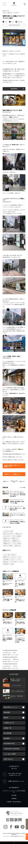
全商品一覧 (7, 728)
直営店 (6, 717)
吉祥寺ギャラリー (7, 538)
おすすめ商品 (6, 559)
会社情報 (14, 795)
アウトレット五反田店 (16, 536)
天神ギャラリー (10, 12)
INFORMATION (9, 743)
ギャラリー (17, 12)
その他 (12, 564)
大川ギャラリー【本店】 (8, 545)
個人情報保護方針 (14, 787)
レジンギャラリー (7, 536)
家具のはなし (6, 561)
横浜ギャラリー (15, 538)
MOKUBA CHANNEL (12, 749)
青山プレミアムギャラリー (8, 533)
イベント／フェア (26, 824)
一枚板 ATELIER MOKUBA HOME (14, 25)
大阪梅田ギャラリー (16, 540)
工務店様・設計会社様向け (14, 801)
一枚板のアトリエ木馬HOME (14, 481)
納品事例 (7, 738)
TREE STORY (6, 564)
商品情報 (7, 712)
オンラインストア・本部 (8, 531)
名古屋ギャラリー (7, 540)
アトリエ (19, 559)
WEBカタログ (9, 723)
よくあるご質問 (10, 754)
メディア (21, 561)
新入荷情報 (7, 733)
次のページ (22, 481)
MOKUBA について (10, 707)
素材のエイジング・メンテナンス (10, 557)
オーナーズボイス (14, 561)
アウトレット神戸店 (17, 543)
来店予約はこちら (26, 836)
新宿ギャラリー (18, 533)
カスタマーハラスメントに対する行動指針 (14, 791)
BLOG (4, 12)
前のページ (6, 481)
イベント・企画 (6, 554)
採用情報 (14, 798)
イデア (19, 557)
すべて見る (23, 487)
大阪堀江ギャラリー (7, 543)
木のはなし (14, 554)
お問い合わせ (8, 759)
